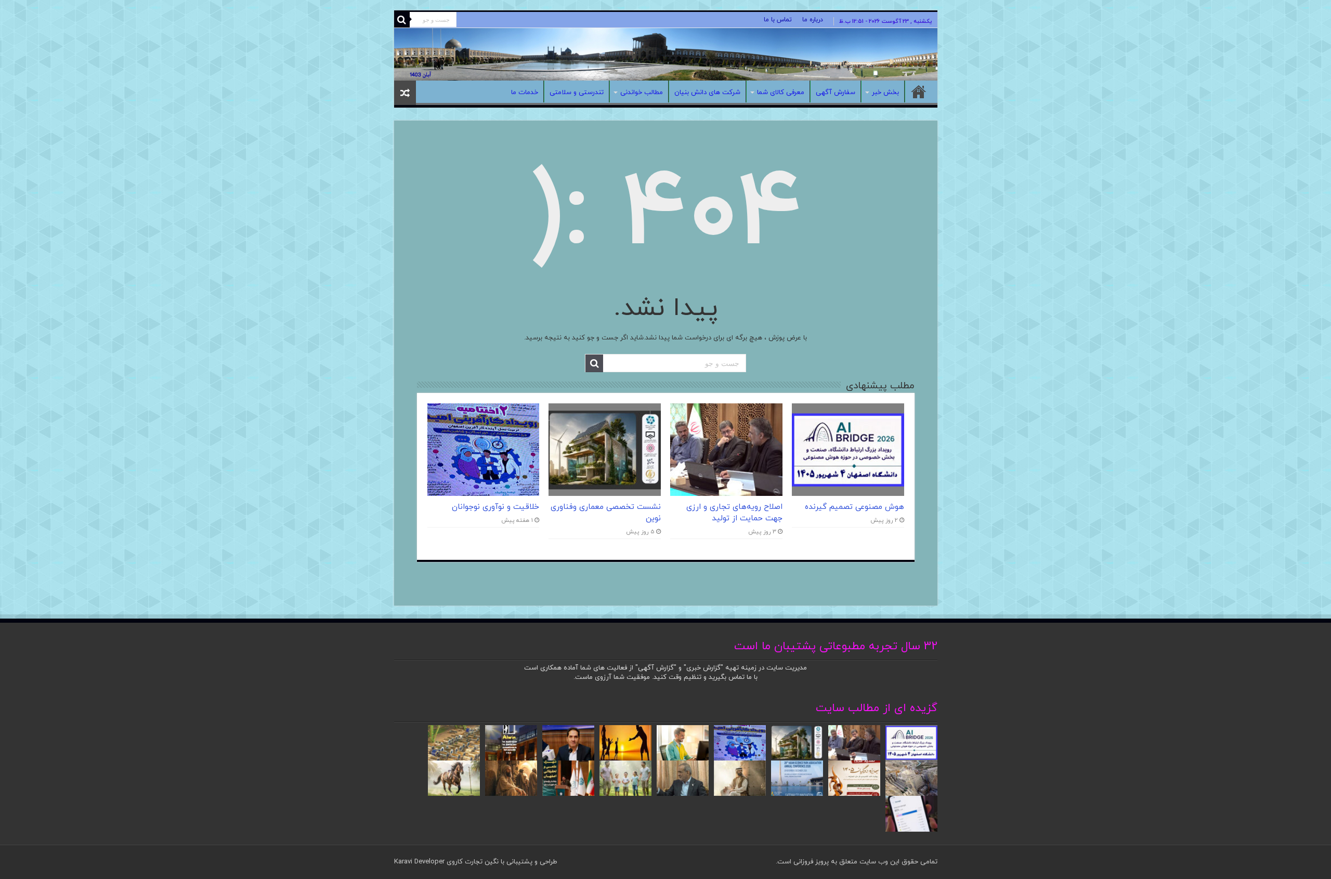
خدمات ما (524, 92)
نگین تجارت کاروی (472, 862)
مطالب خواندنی (641, 92)
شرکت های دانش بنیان (707, 92)
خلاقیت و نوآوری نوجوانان (495, 507)
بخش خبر (885, 92)
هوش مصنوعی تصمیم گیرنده (854, 507)
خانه (918, 91)
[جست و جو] (402, 20)
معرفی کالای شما (780, 92)
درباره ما (812, 20)
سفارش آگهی (835, 92)
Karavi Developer (419, 862)
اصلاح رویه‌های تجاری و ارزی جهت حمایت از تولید (734, 512)
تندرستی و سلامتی (577, 92)
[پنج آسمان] (665, 54)
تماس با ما (778, 20)
